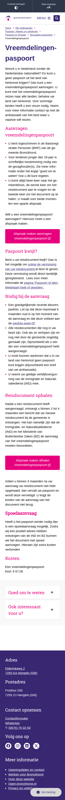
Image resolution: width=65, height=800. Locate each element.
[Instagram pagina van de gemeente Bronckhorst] (18, 746)
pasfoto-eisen (22, 323)
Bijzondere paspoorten (41, 35)
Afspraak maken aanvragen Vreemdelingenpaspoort (33, 236)
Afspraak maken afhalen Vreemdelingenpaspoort (31, 463)
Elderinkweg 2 (15, 668)
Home (8, 28)
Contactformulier (16, 718)
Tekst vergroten (48, 4)
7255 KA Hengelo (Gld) (21, 673)
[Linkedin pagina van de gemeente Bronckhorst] (27, 746)
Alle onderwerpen (23, 28)
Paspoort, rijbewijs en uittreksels (21, 31)
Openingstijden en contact (26, 770)
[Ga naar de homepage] (18, 18)
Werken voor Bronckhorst (26, 774)
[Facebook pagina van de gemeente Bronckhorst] (8, 746)
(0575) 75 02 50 (19, 728)
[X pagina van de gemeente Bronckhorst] (36, 746)
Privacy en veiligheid (22, 788)
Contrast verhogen (16, 4)
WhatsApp (12, 723)
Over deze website (21, 779)
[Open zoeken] (57, 18)
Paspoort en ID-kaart (15, 35)
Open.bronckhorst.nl (22, 784)
